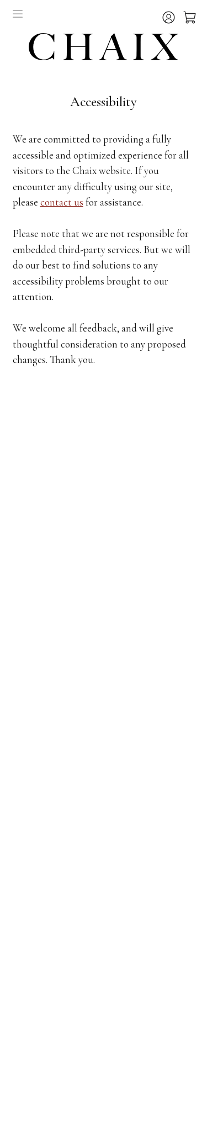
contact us (61, 202)
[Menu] (18, 14)
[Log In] (170, 21)
